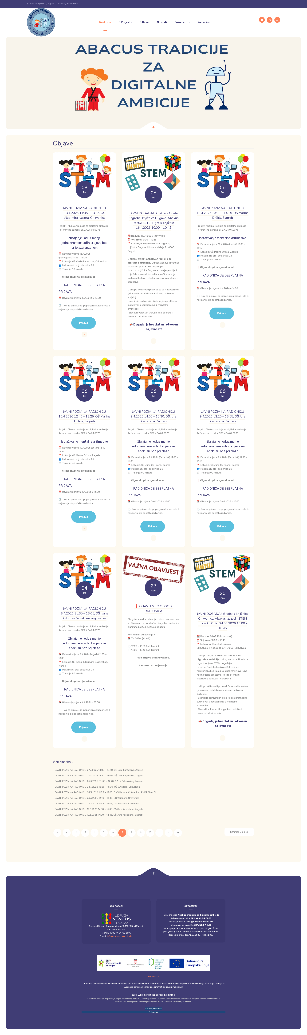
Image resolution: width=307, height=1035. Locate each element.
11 (159, 832)
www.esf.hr (153, 976)
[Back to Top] (153, 873)
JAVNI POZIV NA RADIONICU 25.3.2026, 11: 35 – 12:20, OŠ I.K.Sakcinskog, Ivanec (98, 781)
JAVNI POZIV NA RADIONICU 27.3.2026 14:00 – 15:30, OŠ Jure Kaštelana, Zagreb (98, 770)
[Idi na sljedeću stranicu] (169, 833)
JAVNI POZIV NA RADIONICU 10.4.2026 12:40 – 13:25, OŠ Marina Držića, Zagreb (84, 416)
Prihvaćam (153, 1012)
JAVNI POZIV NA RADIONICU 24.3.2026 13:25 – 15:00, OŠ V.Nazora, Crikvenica (97, 786)
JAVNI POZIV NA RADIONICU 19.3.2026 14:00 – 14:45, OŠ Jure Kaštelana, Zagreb (98, 814)
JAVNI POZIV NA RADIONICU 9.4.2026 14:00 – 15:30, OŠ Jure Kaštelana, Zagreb (153, 416)
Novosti (162, 22)
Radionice (203, 22)
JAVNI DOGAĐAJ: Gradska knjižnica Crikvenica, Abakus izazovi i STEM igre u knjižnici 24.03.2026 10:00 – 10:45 (222, 621)
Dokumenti (181, 22)
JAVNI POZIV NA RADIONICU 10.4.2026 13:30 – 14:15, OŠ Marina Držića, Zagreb (222, 213)
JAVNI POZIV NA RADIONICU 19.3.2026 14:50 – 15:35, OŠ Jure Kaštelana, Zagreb (98, 809)
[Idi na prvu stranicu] (57, 833)
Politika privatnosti (153, 1008)
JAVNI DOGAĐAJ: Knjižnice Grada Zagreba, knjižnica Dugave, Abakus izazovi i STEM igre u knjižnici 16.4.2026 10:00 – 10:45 (154, 220)
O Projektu (125, 22)
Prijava (83, 322)
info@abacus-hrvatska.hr (119, 936)
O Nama (144, 22)
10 (150, 832)
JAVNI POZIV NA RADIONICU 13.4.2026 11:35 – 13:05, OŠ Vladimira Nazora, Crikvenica (84, 213)
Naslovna (105, 22)
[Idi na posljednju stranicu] (178, 833)
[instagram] (269, 20)
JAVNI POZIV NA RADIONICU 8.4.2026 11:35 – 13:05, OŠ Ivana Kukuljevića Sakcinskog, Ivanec (84, 613)
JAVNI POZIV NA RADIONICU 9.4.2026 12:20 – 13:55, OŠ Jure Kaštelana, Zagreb (222, 416)
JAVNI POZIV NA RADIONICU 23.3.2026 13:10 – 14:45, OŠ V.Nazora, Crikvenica (96, 798)
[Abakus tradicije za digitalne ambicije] (41, 22)
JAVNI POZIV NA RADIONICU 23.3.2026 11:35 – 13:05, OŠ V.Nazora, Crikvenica (96, 803)
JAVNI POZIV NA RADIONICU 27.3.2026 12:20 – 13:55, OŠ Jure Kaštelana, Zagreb (98, 775)
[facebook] (262, 20)
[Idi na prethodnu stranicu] (67, 833)
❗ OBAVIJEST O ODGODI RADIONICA (153, 608)
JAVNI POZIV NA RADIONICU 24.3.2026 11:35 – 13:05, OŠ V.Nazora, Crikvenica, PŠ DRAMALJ (105, 792)
